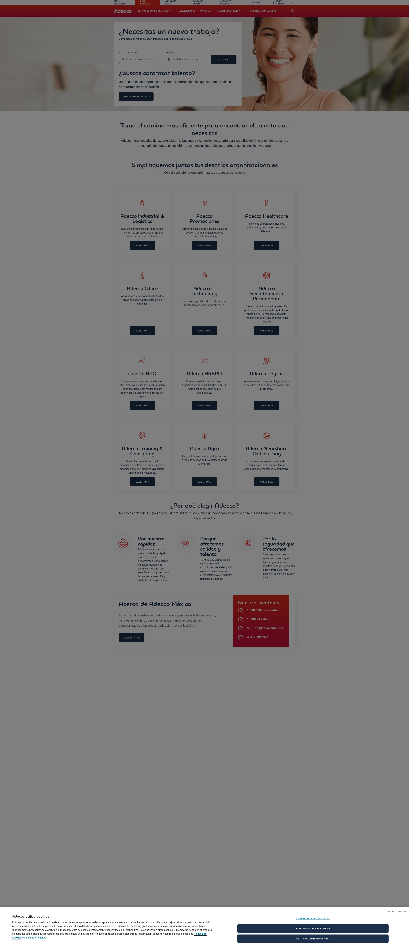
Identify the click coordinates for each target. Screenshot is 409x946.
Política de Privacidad (34, 937)
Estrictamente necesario (312, 938)
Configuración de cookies (313, 918)
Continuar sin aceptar (397, 911)
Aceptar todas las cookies (312, 928)
